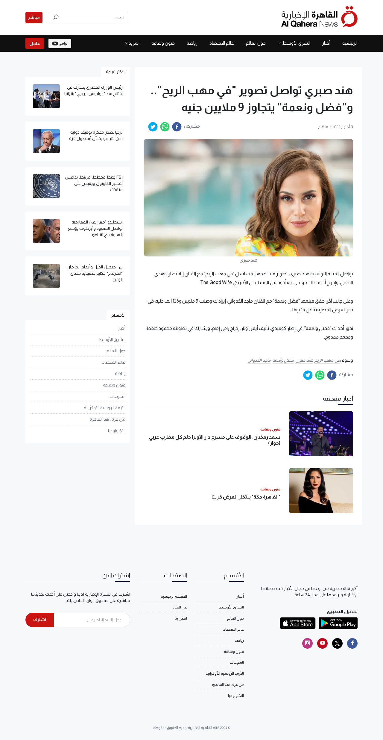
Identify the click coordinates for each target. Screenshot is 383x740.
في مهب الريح (327, 360)
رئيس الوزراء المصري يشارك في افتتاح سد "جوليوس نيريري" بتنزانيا (93, 90)
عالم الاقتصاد (221, 43)
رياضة (192, 43)
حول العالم (256, 43)
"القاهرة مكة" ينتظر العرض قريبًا (246, 496)
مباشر (34, 17)
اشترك (39, 619)
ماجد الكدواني (259, 360)
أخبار (326, 43)
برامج (63, 43)
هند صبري (304, 360)
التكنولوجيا (116, 430)
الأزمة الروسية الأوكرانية (104, 407)
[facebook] (177, 127)
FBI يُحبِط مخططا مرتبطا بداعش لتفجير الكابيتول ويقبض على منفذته (94, 183)
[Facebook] (352, 643)
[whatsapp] (165, 127)
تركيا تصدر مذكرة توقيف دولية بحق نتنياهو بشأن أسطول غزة (96, 135)
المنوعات (117, 396)
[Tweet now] (337, 643)
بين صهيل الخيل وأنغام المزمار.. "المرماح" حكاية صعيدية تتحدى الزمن (94, 273)
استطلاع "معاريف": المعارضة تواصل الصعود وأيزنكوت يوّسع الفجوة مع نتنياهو (95, 228)
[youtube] (322, 643)
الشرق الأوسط (296, 43)
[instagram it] (307, 643)
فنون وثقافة (163, 43)
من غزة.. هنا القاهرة (107, 419)
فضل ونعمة (283, 360)
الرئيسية (350, 43)
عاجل (34, 43)
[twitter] (153, 127)
